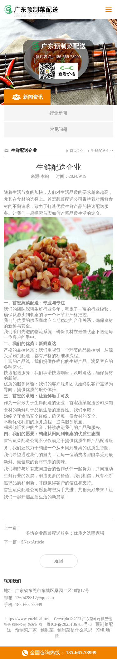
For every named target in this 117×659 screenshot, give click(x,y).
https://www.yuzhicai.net (27, 618)
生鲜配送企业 (102, 150)
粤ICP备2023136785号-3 (69, 624)
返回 (58, 561)
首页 (73, 150)
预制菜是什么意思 (74, 630)
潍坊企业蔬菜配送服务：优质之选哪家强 (65, 533)
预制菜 (47, 630)
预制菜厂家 (26, 630)
